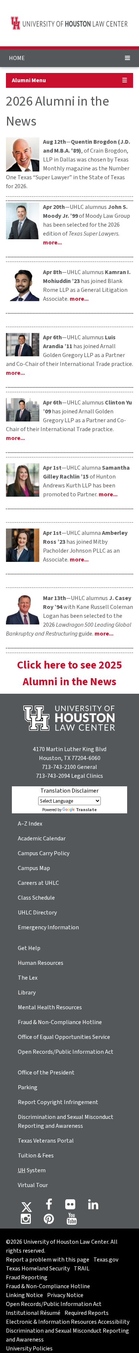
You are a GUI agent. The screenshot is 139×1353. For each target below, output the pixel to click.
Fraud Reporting (26, 1277)
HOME (17, 58)
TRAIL (81, 1268)
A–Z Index (30, 824)
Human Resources (40, 963)
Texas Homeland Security (38, 1268)
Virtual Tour (33, 1185)
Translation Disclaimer (69, 791)
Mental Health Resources (50, 1007)
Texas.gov (105, 1260)
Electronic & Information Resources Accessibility (67, 1322)
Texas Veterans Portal (46, 1141)
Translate (86, 810)
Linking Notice (24, 1295)
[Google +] (70, 1207)
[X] (27, 1207)
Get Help (29, 948)
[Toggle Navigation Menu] (127, 58)
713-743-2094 (53, 776)
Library (27, 993)
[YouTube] (72, 1221)
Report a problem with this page (47, 1260)
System (32, 1170)
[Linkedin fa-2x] (93, 1207)
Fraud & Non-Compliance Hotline (60, 1022)
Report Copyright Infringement (58, 1102)
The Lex (27, 978)
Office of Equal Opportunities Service (64, 1037)
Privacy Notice (65, 1295)
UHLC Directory (37, 913)
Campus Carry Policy (43, 853)
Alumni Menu (29, 80)
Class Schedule (36, 898)
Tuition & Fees (36, 1156)
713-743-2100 (59, 767)
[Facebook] (49, 1207)
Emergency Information (48, 927)
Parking (27, 1087)
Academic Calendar (42, 838)
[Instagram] (26, 1221)
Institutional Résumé (33, 1313)
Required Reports (86, 1313)
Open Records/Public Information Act (65, 1052)
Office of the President (46, 1073)
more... (52, 243)
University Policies (29, 1348)
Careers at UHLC (38, 883)
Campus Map (34, 868)
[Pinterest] (49, 1221)
